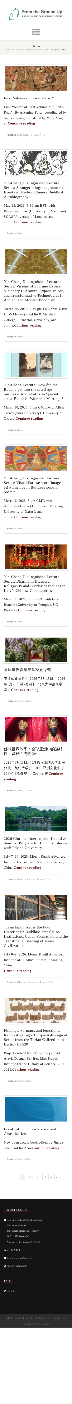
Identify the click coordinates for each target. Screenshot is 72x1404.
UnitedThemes (42, 1324)
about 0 (11, 1291)
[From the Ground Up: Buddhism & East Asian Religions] (36, 14)
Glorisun (21, 982)
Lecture (28, 790)
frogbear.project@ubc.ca (19, 1258)
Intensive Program (26, 879)
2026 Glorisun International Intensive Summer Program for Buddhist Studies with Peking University (36, 843)
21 (57, 1177)
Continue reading (22, 123)
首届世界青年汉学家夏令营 (27, 670)
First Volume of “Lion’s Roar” (29, 98)
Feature (34, 134)
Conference (33, 982)
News (43, 134)
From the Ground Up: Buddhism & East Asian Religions (32, 49)
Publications (23, 134)
